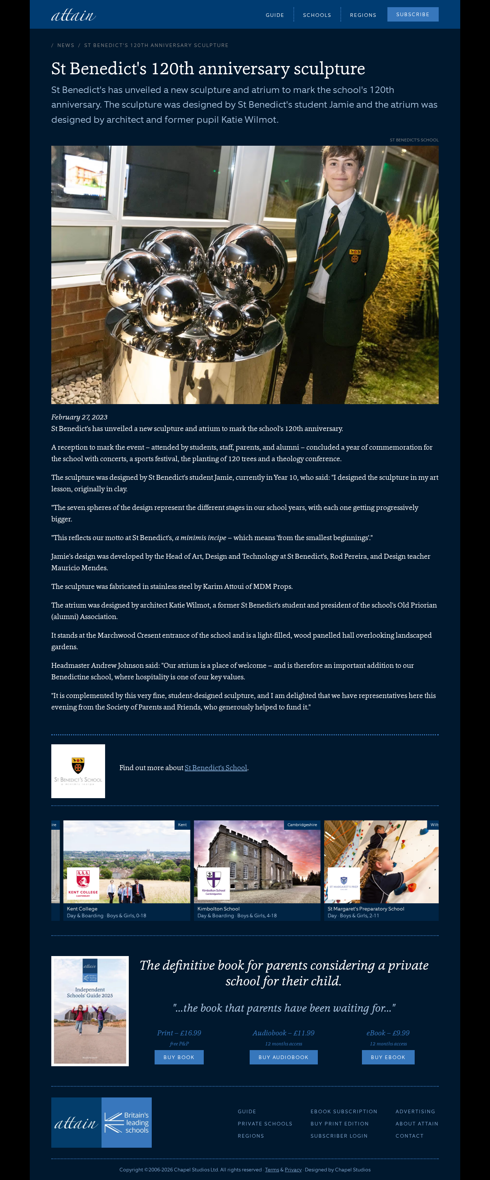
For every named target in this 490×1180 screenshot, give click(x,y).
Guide (275, 15)
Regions (363, 15)
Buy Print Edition (340, 1124)
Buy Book (179, 1057)
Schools (317, 15)
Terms (272, 1169)
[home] (73, 14)
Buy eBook (388, 1057)
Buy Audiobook (284, 1057)
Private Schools (265, 1124)
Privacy (293, 1169)
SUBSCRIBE (413, 14)
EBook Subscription (344, 1111)
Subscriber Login (339, 1136)
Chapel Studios (353, 1169)
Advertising (415, 1111)
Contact (410, 1136)
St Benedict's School (216, 767)
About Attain (417, 1124)
